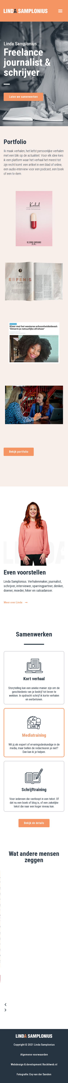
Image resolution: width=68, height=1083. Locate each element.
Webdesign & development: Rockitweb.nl (34, 1064)
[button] (60, 11)
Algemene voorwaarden (34, 1054)
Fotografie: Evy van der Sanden (34, 1074)
